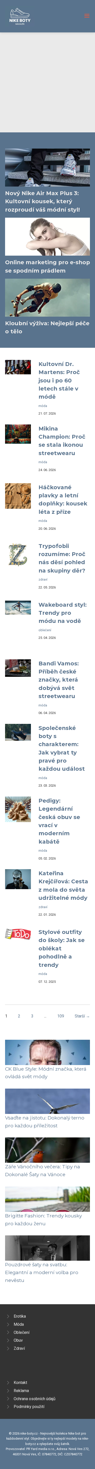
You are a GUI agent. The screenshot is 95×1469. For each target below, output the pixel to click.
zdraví (43, 579)
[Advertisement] (47, 82)
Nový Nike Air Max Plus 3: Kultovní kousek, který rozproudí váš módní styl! (42, 201)
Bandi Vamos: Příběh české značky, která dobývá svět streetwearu (59, 680)
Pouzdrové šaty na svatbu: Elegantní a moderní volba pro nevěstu (41, 1272)
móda (43, 406)
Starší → (82, 1016)
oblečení (45, 630)
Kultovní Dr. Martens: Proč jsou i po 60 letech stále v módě (59, 380)
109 (60, 1016)
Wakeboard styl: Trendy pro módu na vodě (63, 612)
